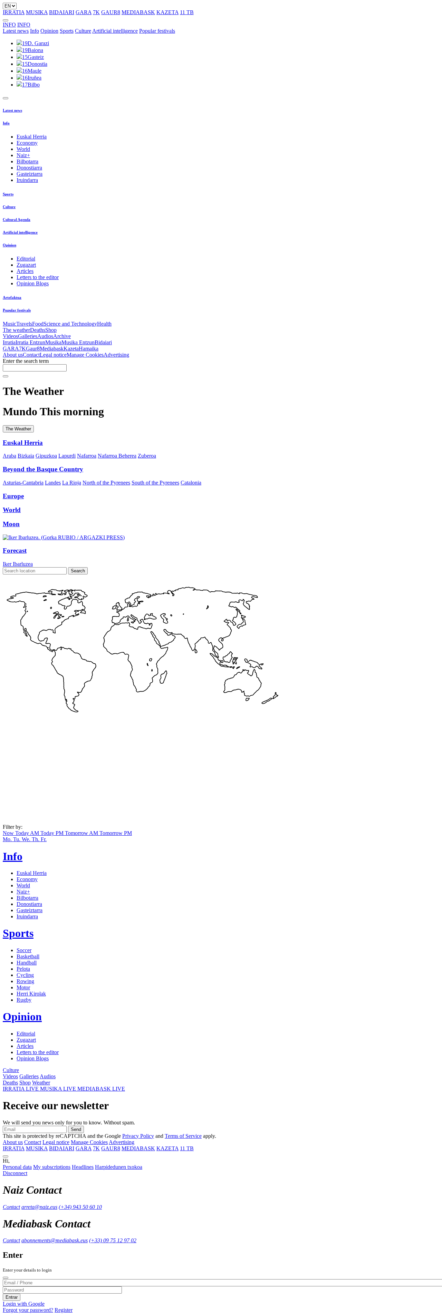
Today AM (27, 833)
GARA (84, 12)
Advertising (116, 355)
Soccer (24, 950)
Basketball (28, 956)
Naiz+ (23, 155)
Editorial (26, 259)
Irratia (9, 342)
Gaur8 (33, 348)
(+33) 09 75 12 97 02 (112, 1240)
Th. (36, 839)
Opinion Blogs (33, 283)
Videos (10, 336)
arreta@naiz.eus (39, 1207)
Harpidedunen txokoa (118, 1167)
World (23, 149)
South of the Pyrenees (155, 483)
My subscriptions (51, 1167)
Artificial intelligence (115, 31)
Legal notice (53, 355)
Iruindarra (27, 180)
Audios (45, 336)
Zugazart (26, 265)
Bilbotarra (27, 161)
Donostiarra (29, 168)
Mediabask (52, 348)
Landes (53, 483)
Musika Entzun (78, 342)
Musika (53, 342)
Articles (25, 271)
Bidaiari (103, 342)
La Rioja (71, 483)
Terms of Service (183, 1136)
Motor (23, 987)
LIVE (21, 1089)
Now (9, 833)
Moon (11, 524)
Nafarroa (86, 456)
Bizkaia (26, 456)
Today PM (52, 833)
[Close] (5, 1278)
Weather (41, 1082)
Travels (24, 324)
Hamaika (88, 348)
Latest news (16, 31)
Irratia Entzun (30, 342)
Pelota (23, 969)
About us (13, 355)
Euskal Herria (32, 137)
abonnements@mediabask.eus (54, 1240)
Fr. (44, 839)
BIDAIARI (61, 12)
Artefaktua (12, 297)
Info (34, 31)
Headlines (83, 1167)
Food (38, 324)
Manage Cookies (85, 355)
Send (76, 1129)
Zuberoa (147, 456)
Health (104, 324)
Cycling (25, 975)
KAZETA (167, 12)
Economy (27, 143)
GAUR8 (110, 12)
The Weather (18, 428)
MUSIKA (37, 12)
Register (64, 1310)
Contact (31, 355)
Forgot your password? (28, 1310)
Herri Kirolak (31, 994)
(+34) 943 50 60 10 (80, 1207)
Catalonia (191, 483)
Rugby (24, 1000)
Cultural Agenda (16, 219)
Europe (13, 496)
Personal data (17, 1167)
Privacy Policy (138, 1136)
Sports (67, 31)
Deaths (37, 330)
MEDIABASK (138, 12)
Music (9, 324)
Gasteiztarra (29, 174)
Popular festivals (157, 31)
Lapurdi (67, 456)
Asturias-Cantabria (23, 483)
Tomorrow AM (82, 833)
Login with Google (24, 1304)
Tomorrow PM (115, 833)
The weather (16, 330)
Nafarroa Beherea (117, 456)
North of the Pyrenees (106, 483)
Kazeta (71, 348)
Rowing (25, 981)
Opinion (49, 31)
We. (27, 839)
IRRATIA (14, 12)
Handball (27, 963)
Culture (83, 31)
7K (96, 12)
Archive (62, 336)
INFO (9, 25)
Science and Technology (70, 324)
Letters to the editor (38, 277)
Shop (51, 330)
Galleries (27, 336)
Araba (9, 456)
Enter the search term (26, 361)
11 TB (187, 12)
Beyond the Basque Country (43, 469)
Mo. (8, 839)
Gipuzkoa (46, 456)
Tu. (17, 839)
